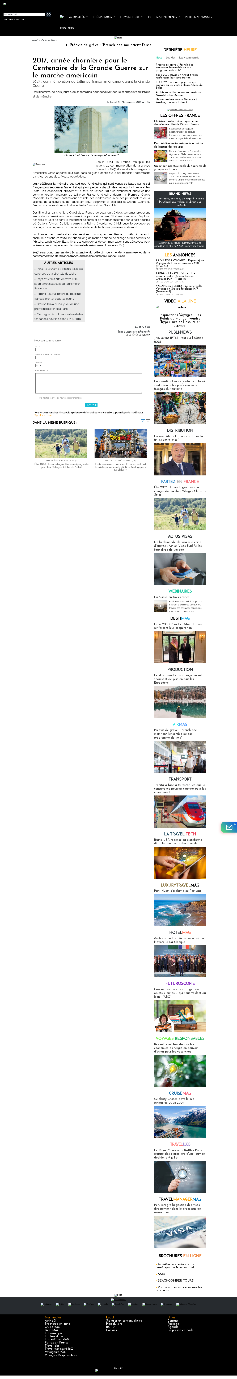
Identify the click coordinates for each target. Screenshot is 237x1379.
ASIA (161, 1274)
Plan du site (114, 1324)
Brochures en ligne (57, 1324)
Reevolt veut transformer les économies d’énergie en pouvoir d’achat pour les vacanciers (176, 1048)
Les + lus (171, 57)
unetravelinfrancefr (138, 331)
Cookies (111, 1330)
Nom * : (38, 346)
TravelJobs (52, 1346)
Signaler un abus (43, 415)
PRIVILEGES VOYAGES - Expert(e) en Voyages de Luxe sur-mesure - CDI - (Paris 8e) (180, 263)
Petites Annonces (198, 17)
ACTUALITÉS (78, 17)
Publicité (173, 1324)
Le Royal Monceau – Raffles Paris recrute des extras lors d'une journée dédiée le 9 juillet (179, 1154)
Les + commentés (189, 57)
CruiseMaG (52, 1327)
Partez (180, 482)
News (159, 57)
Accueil (34, 40)
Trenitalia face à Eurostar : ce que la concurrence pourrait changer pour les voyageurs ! (180, 789)
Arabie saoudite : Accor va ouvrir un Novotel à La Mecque (178, 94)
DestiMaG (52, 1330)
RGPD (110, 1327)
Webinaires (180, 592)
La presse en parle (180, 1330)
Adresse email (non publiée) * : (48, 354)
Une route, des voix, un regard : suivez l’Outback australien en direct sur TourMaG (180, 202)
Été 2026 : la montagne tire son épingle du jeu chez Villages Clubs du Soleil (61, 466)
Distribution (180, 431)
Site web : (39, 362)
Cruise (180, 1094)
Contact (172, 1320)
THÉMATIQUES (104, 17)
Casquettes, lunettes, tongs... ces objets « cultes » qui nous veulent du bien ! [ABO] (180, 993)
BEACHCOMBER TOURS (176, 1280)
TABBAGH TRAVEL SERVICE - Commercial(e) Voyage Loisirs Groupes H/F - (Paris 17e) (175, 276)
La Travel (180, 834)
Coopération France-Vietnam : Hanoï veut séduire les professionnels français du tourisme (179, 385)
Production (180, 670)
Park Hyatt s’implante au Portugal (177, 891)
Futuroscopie (180, 984)
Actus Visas (180, 537)
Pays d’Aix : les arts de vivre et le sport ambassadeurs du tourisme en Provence (57, 283)
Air (180, 725)
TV (149, 17)
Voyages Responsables (61, 1355)
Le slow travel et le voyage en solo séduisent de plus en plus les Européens (178, 679)
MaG (180, 886)
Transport (180, 780)
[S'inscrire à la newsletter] (229, 827)
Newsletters (131, 17)
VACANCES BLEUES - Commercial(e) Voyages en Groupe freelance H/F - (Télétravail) (180, 289)
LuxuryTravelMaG (57, 1339)
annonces (180, 255)
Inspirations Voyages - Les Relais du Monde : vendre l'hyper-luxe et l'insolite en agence (180, 320)
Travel (180, 1145)
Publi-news (180, 333)
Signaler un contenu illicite (124, 1320)
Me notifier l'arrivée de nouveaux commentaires (60, 398)
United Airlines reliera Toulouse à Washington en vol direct (176, 101)
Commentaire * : (42, 370)
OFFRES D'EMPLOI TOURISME (170, 269)
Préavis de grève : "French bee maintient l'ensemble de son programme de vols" (106, 45)
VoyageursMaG (55, 1352)
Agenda (173, 1327)
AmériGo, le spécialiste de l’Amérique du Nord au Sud (175, 1266)
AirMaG (50, 1320)
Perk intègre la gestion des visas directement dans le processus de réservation (177, 1209)
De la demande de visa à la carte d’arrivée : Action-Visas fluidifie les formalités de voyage (178, 546)
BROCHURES (180, 1256)
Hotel (180, 933)
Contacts (67, 28)
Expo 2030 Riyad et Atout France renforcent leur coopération (177, 76)
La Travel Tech (55, 1336)
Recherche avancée (14, 19)
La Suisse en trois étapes (171, 597)
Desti (180, 619)
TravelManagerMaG (59, 1349)
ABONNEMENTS (168, 17)
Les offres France (180, 116)
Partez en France (49, 40)
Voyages (180, 1039)
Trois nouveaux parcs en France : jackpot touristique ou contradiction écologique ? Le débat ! (120, 467)
